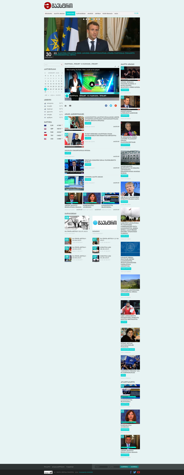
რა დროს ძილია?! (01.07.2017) (76, 231)
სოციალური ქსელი (127, 349)
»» (62, 73)
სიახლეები (125, 404)
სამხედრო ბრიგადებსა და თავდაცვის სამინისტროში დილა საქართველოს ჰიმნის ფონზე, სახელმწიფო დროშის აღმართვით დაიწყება (130, 228)
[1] (84, 19)
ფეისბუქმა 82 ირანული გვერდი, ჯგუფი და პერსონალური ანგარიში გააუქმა (91, 53)
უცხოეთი (124, 201)
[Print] (67, 106)
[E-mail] (71, 106)
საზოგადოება (126, 268)
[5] (94, 19)
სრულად (116, 126)
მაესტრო (95, 231)
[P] (45, 33)
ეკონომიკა (125, 115)
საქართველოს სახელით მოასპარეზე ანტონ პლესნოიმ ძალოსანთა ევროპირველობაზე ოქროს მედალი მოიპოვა (102, 118)
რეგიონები (125, 294)
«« (45, 73)
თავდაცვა (124, 236)
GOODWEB (90, 472)
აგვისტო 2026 (53, 73)
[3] (89, 19)
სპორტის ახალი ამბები (94, 177)
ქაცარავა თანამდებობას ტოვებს (77, 150)
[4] (91, 19)
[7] (99, 19)
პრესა (123, 375)
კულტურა (124, 176)
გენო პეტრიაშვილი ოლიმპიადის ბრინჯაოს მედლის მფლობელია (130, 317)
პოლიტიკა (125, 90)
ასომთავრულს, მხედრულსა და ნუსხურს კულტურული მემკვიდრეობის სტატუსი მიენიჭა (130, 170)
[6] (97, 19)
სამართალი (125, 145)
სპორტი (88, 123)
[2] (86, 19)
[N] (138, 33)
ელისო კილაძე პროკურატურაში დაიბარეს (127, 345)
